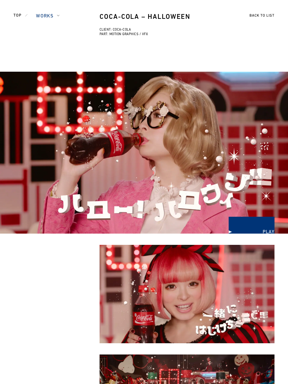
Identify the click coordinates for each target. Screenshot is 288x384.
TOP (17, 15)
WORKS (44, 16)
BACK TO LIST (261, 15)
